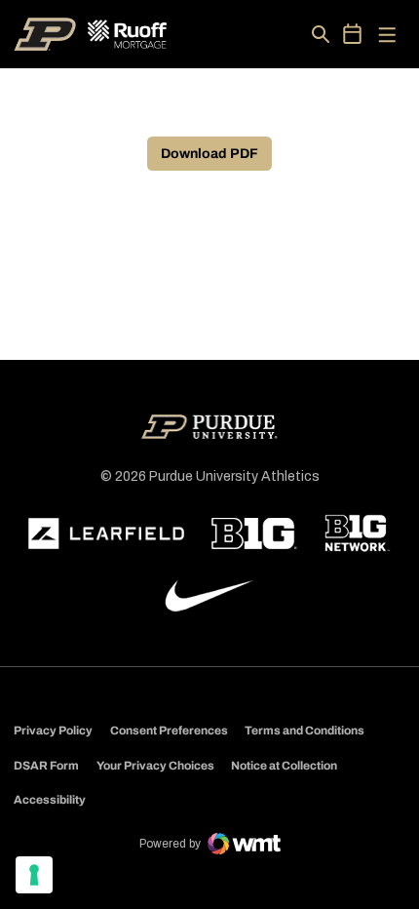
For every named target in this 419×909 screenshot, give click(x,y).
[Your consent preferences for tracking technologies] (34, 874)
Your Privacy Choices (155, 765)
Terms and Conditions (304, 730)
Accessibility (50, 799)
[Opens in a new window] (106, 533)
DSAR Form (46, 765)
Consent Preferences (169, 730)
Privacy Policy (53, 730)
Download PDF (209, 153)
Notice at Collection (284, 765)
